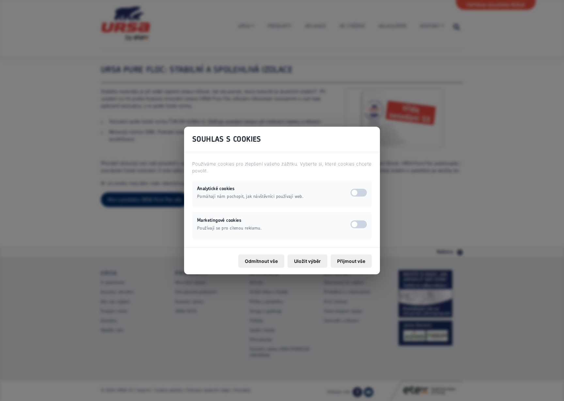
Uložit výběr (307, 261)
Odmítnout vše (261, 261)
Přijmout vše (351, 261)
